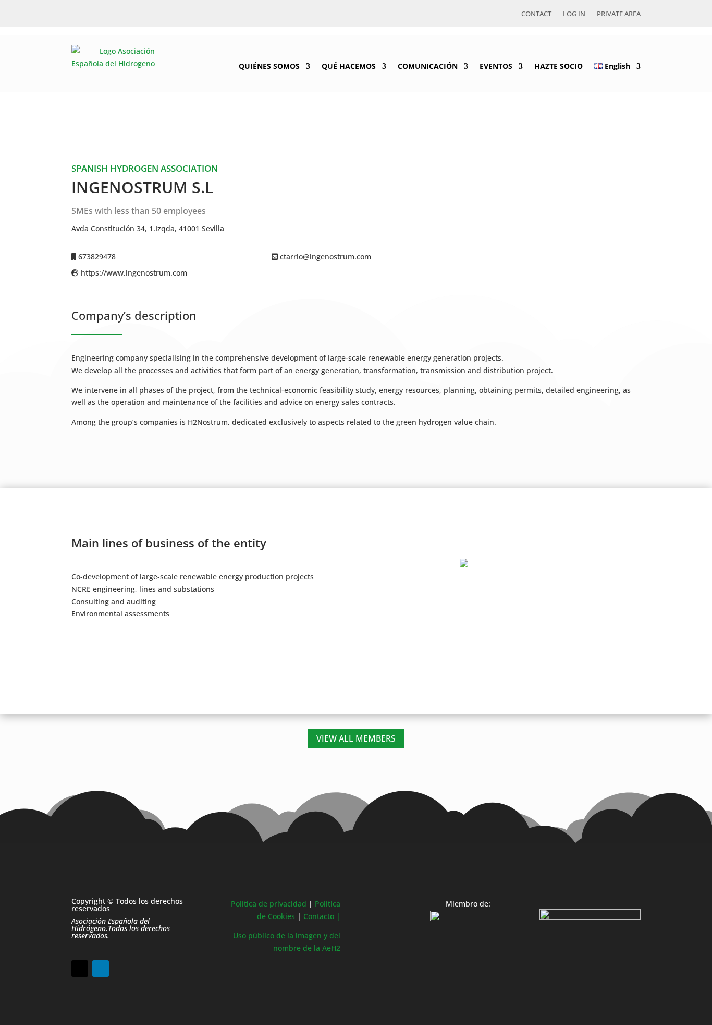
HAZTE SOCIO (558, 66)
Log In (574, 14)
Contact (536, 14)
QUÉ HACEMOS (349, 66)
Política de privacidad (268, 904)
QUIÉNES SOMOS (269, 66)
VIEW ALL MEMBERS (356, 738)
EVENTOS (496, 66)
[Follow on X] (79, 968)
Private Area (619, 14)
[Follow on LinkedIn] (100, 968)
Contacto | (321, 916)
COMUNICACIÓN (428, 66)
